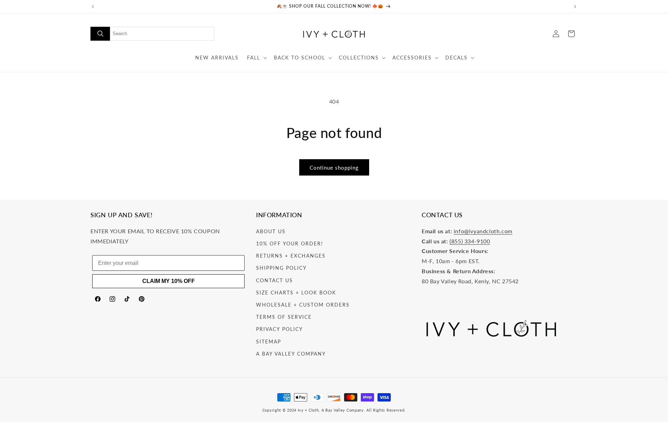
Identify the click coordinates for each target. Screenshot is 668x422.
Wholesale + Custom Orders (303, 305)
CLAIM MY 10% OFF (168, 281)
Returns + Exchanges (291, 256)
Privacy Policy (279, 329)
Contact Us (274, 280)
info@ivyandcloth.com (483, 231)
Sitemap (268, 341)
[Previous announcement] (93, 6)
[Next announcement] (575, 6)
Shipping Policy (281, 268)
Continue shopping (334, 167)
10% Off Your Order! (289, 243)
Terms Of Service (284, 317)
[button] (256, 57)
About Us (271, 231)
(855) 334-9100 (470, 241)
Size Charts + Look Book (296, 292)
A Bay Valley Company (291, 354)
